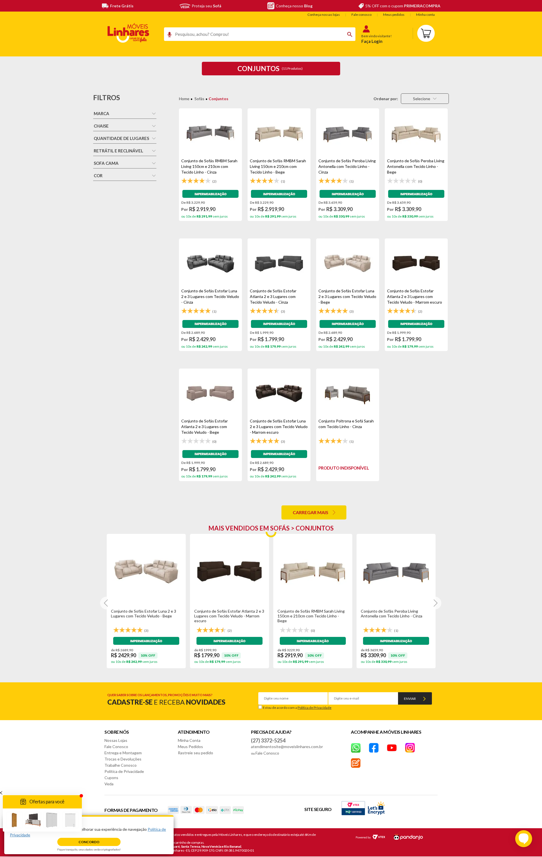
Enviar (410, 698)
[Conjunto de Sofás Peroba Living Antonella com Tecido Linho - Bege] (416, 133)
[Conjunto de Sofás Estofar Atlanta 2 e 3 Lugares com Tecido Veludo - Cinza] (279, 263)
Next (435, 603)
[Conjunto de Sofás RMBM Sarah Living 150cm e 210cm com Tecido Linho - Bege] (279, 133)
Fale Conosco (116, 746)
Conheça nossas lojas (323, 14)
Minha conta (425, 14)
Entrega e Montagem (123, 752)
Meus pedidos (394, 14)
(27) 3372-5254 (268, 740)
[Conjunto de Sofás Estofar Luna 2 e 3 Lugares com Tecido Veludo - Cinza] (210, 263)
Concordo (88, 842)
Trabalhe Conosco (120, 765)
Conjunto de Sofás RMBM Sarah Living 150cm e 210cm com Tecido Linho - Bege (311, 616)
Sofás (199, 98)
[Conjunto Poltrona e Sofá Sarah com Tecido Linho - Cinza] (347, 393)
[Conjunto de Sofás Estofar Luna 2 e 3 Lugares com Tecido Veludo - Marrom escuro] (279, 393)
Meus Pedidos (190, 746)
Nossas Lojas (115, 740)
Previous (106, 603)
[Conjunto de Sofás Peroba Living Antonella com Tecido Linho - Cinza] (347, 133)
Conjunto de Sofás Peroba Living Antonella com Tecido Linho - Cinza (391, 613)
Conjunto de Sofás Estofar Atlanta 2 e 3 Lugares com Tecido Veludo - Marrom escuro (229, 616)
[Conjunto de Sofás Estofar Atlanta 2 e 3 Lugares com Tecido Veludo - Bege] (210, 393)
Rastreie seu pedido (195, 752)
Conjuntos (218, 98)
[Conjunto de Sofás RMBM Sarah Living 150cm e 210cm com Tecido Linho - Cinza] (210, 133)
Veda (108, 783)
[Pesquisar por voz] (167, 36)
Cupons (111, 777)
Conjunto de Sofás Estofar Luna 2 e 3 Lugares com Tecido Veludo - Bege (143, 613)
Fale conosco (361, 14)
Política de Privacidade (314, 707)
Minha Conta (189, 740)
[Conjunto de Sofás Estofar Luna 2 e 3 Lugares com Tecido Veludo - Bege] (347, 263)
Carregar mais (310, 512)
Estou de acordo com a (297, 707)
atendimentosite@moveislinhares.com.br (287, 746)
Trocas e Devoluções (122, 759)
